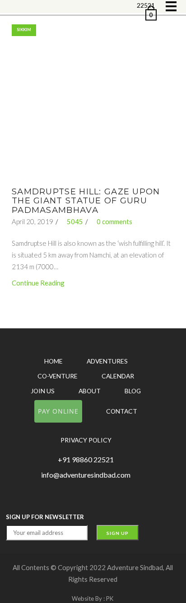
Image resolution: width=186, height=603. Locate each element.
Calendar (118, 376)
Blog (133, 391)
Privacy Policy (86, 440)
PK (109, 598)
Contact (121, 411)
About (90, 391)
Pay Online (58, 411)
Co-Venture (57, 376)
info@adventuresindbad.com (85, 474)
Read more (92, 106)
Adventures (107, 361)
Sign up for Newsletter (45, 516)
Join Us (43, 391)
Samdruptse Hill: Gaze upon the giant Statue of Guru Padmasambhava (86, 200)
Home (53, 361)
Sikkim (24, 29)
